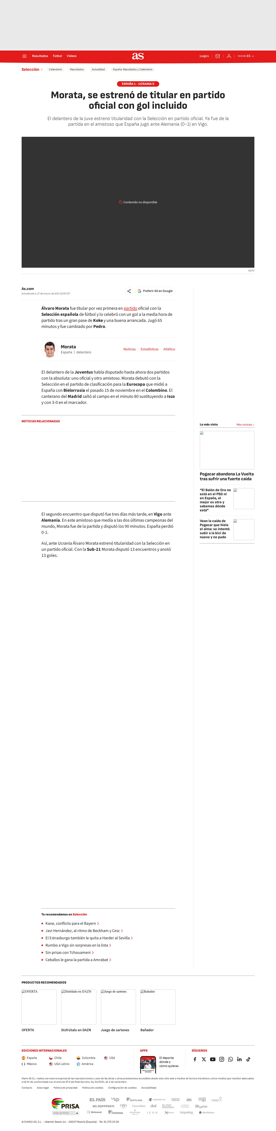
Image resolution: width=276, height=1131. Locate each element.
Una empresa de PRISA (65, 1103)
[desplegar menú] (24, 56)
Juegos (204, 56)
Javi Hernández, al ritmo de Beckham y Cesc (82, 931)
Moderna (115, 1112)
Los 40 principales (115, 1099)
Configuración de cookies (122, 1087)
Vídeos (72, 56)
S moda (169, 1112)
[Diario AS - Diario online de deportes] (138, 56)
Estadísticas (150, 349)
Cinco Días (139, 1106)
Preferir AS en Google (158, 291)
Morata (68, 347)
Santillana (134, 1099)
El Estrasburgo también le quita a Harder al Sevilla (87, 938)
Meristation (206, 1112)
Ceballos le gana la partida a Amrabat (76, 960)
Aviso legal (43, 1087)
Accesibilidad (148, 1087)
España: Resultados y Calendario (133, 69)
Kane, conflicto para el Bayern (70, 923)
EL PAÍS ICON (152, 1112)
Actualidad (98, 69)
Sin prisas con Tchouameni (68, 952)
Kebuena (201, 1106)
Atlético (169, 349)
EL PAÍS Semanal (168, 1106)
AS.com (189, 1099)
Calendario (55, 69)
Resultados (40, 56)
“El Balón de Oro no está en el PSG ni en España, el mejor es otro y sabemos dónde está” (215, 500)
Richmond (94, 1112)
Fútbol (57, 56)
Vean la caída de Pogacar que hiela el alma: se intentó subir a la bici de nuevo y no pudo (215, 529)
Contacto (27, 1087)
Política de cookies (92, 1087)
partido (130, 308)
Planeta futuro (185, 1106)
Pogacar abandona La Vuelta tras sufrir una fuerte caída (227, 476)
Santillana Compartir (156, 1099)
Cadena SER (176, 1099)
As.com (28, 288)
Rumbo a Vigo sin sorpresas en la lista (76, 945)
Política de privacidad (65, 1087)
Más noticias (244, 424)
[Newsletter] (217, 56)
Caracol (216, 1099)
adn (202, 1099)
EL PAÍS (97, 1099)
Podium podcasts (135, 1112)
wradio (123, 1106)
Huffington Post (103, 1106)
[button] (129, 291)
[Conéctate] (228, 56)
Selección (30, 69)
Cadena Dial (153, 1106)
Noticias (129, 349)
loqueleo (186, 1112)
